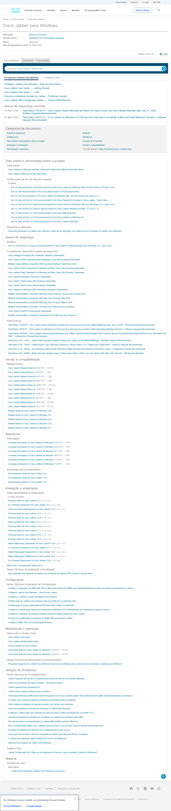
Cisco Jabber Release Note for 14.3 (24, 398)
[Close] (75, 798)
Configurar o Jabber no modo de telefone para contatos (32, 597)
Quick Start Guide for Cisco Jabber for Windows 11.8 (31, 654)
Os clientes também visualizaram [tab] (21, 77)
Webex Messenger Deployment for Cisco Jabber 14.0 (31, 556)
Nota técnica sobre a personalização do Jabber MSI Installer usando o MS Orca (43, 721)
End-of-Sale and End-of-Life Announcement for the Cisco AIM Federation (43, 213)
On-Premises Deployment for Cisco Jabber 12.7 (29, 548)
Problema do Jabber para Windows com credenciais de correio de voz (39, 730)
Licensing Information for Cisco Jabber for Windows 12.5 (33, 447)
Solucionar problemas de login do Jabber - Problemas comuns (35, 96)
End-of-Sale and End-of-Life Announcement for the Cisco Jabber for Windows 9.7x (47, 217)
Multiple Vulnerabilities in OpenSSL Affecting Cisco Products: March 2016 (40, 302)
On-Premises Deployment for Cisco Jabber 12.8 (29, 560)
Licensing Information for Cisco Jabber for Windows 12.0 (33, 455)
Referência (87, 137)
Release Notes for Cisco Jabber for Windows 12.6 (29, 419)
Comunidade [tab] (42, 60)
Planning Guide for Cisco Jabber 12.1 (24, 501)
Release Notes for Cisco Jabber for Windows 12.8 (29, 411)
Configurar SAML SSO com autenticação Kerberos (30, 622)
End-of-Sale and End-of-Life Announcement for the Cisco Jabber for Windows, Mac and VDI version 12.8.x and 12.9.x (63, 187)
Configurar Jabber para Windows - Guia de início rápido (32, 84)
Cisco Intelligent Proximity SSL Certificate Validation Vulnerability (36, 255)
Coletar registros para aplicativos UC (24, 687)
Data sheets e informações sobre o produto (26, 141)
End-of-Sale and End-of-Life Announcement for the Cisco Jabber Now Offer (44, 222)
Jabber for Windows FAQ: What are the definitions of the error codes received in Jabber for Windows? (52, 752)
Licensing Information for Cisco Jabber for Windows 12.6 (33, 443)
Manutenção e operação (17, 149)
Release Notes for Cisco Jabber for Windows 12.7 (29, 415)
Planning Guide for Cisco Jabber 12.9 (24, 513)
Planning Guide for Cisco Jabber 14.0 (24, 539)
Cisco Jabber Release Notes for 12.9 (24, 389)
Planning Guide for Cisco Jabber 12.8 (24, 518)
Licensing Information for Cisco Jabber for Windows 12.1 (33, 451)
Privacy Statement (12, 806)
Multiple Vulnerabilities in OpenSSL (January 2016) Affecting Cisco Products (41, 307)
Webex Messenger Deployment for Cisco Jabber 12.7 (31, 552)
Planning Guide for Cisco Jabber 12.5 (24, 526)
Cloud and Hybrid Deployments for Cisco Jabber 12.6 (31, 509)
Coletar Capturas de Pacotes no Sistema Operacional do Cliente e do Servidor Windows (46, 679)
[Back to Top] (163, 776)
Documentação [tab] (11, 60)
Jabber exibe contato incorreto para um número (29, 691)
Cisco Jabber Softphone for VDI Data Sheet (27, 174)
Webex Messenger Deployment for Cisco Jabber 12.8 (31, 543)
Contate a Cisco (144, 54)
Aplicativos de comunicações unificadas (46, 38)
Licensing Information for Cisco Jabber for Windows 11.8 (33, 464)
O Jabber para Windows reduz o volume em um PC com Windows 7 (37, 738)
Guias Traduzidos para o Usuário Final (115, 149)
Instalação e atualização (17, 145)
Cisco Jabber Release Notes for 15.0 (24, 402)
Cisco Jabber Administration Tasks (23, 641)
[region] (39, 803)
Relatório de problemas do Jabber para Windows (29, 743)
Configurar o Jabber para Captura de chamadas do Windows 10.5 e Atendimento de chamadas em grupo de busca (58, 610)
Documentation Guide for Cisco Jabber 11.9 (27, 478)
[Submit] (164, 68)
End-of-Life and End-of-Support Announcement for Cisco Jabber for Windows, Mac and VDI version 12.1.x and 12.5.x (63, 204)
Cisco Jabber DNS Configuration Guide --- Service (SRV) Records (37, 100)
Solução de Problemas (92, 141)
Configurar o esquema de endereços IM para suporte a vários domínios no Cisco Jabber (46, 614)
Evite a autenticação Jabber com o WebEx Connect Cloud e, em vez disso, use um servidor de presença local (55, 726)
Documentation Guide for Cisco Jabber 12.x (27, 473)
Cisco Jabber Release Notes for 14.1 (24, 376)
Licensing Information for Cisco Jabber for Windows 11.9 (33, 460)
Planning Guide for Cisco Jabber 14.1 (24, 522)
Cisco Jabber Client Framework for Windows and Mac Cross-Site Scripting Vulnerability (46, 268)
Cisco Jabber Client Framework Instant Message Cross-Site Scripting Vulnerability (44, 260)
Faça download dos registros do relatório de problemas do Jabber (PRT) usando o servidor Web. (50, 573)
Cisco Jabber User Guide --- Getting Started (26, 88)
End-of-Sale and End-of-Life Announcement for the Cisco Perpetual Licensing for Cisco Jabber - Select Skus (59, 200)
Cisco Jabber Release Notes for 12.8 (24, 394)
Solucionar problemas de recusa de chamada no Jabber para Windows (39, 709)
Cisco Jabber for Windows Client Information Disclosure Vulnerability (38, 290)
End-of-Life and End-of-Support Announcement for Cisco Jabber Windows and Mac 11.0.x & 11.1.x (55, 209)
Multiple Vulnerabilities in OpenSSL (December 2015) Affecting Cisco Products (42, 315)
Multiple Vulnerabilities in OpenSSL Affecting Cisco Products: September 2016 (42, 264)
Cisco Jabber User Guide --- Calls (21, 92)
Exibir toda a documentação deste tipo (24, 565)
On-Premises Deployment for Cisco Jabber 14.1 (29, 505)
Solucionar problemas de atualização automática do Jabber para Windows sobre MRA (45, 717)
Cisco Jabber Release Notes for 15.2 (24, 368)
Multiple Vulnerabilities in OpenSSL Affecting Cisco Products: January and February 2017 (47, 294)
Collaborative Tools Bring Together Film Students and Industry (38, 771)
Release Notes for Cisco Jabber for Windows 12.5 (29, 424)
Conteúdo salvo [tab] (52, 77)
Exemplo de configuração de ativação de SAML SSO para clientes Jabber (40, 618)
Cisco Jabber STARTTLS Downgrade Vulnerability (29, 311)
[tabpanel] (85, 92)
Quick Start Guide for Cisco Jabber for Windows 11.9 (31, 650)
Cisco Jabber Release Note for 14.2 (24, 372)
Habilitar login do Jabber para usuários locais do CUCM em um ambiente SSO (42, 601)
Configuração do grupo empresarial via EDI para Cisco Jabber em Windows (41, 605)
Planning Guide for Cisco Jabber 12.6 (24, 535)
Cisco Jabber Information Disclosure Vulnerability (29, 277)
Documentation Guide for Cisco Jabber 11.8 (27, 482)
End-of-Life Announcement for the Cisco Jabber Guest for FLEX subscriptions (45, 192)
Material (86, 133)
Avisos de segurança (16, 133)
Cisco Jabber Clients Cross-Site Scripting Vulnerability (32, 281)
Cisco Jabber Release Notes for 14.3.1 (25, 385)
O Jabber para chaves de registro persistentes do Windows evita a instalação (42, 700)
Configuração (13, 137)
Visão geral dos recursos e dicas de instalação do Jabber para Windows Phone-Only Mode (48, 734)
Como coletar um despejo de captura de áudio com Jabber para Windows (40, 704)
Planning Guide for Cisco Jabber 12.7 (24, 531)
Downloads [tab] (27, 60)
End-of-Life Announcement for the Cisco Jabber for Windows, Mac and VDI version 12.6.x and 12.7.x (55, 196)
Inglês (165, 54)
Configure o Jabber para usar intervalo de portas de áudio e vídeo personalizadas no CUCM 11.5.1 (51, 713)
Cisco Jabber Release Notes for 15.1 (24, 406)
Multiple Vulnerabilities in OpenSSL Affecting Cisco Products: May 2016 (39, 298)
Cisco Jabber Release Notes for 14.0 (24, 381)
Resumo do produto (37, 35)
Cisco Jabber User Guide (19, 637)
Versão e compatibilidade (94, 145)
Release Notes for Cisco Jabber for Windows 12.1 (29, 428)
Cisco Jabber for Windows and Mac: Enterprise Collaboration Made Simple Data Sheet (45, 169)
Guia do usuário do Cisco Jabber (22, 646)
